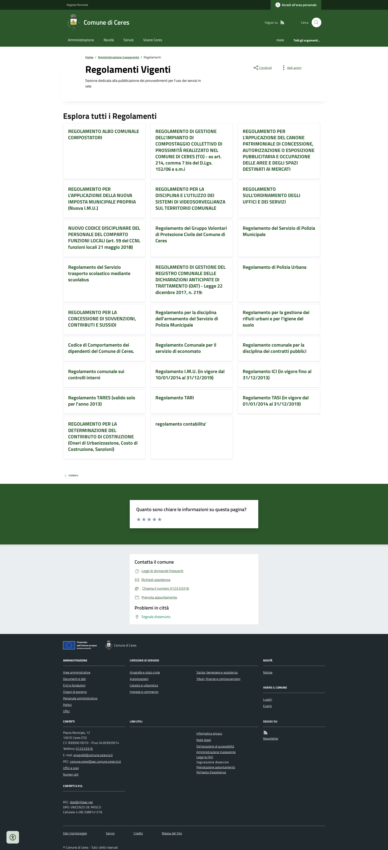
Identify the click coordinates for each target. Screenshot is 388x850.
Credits (138, 833)
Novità (109, 40)
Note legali (203, 739)
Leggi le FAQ (204, 757)
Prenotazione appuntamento (215, 767)
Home (89, 57)
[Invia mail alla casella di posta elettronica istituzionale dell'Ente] (93, 755)
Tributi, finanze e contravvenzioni (218, 678)
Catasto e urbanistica (144, 685)
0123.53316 (84, 748)
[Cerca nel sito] (314, 22)
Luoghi (267, 699)
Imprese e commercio (144, 691)
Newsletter (270, 738)
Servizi (128, 40)
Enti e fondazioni (74, 685)
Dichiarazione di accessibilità (215, 746)
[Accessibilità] (12, 837)
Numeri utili (70, 774)
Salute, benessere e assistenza (217, 672)
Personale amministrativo (80, 698)
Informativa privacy (209, 733)
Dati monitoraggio (75, 833)
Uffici (66, 711)
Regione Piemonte (77, 5)
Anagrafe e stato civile (145, 672)
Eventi (267, 705)
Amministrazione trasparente (118, 57)
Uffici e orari (71, 768)
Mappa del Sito (172, 833)
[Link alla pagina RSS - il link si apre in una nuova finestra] (282, 22)
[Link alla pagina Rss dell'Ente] (265, 732)
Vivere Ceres (152, 40)
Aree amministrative (76, 672)
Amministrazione (81, 40)
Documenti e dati (74, 678)
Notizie (267, 672)
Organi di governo (75, 691)
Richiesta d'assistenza (211, 772)
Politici (67, 704)
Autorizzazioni (139, 678)
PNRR (280, 40)
